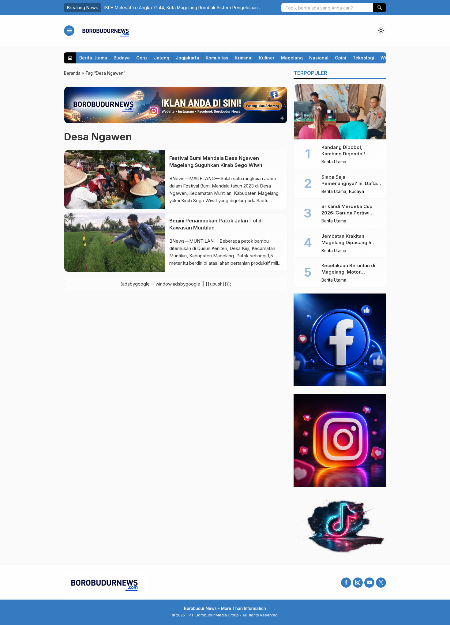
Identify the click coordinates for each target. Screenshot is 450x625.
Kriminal (244, 57)
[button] (379, 7)
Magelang (292, 57)
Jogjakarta (187, 57)
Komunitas (217, 57)
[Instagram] (358, 583)
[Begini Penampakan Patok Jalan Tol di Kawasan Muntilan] (114, 242)
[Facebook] (346, 583)
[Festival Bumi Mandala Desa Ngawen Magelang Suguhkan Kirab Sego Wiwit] (114, 179)
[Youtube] (369, 583)
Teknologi (363, 57)
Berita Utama (93, 57)
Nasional (318, 57)
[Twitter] (381, 583)
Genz (142, 57)
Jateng (161, 57)
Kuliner (267, 57)
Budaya (122, 57)
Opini (340, 57)
